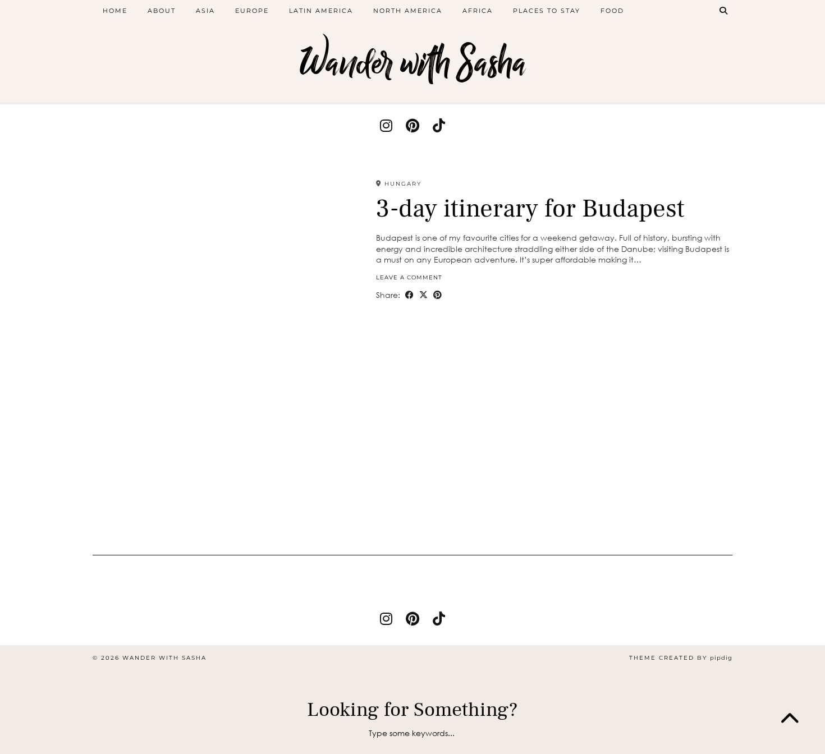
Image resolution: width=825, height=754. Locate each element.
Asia (205, 11)
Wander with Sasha (412, 63)
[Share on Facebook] (409, 295)
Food (612, 11)
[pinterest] (412, 125)
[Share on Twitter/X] (423, 295)
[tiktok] (439, 125)
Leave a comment (409, 277)
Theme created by (680, 657)
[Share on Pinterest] (437, 295)
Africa (477, 11)
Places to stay (546, 11)
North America (407, 11)
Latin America (321, 11)
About (162, 11)
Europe (252, 11)
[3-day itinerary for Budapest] (227, 360)
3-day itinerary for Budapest (530, 208)
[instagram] (386, 125)
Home (115, 11)
